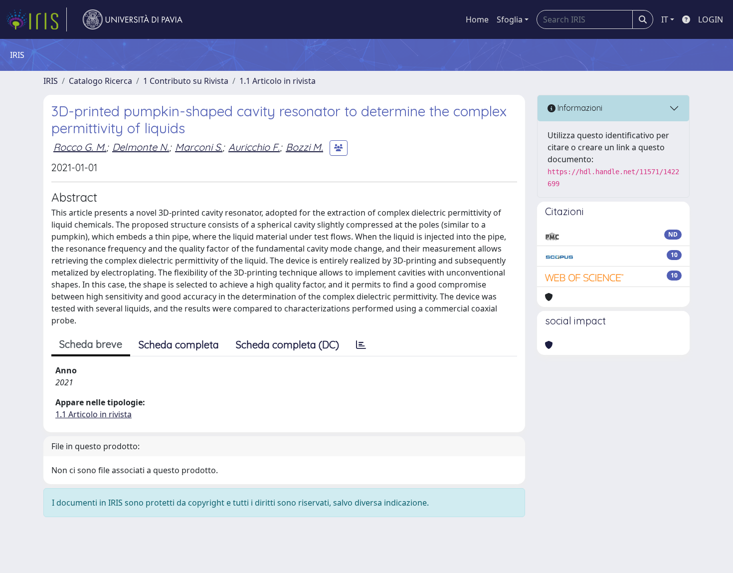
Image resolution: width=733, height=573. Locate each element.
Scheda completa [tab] (179, 344)
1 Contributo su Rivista (185, 80)
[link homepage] (36, 19)
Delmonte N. (140, 147)
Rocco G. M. (79, 147)
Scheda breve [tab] (90, 344)
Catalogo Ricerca (100, 80)
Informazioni (578, 108)
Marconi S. (198, 147)
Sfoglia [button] (510, 19)
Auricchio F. (254, 147)
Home (477, 19)
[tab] (361, 344)
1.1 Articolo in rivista (277, 80)
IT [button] (664, 19)
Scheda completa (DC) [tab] (287, 344)
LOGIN (710, 19)
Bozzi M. (304, 147)
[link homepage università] (132, 19)
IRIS (50, 80)
